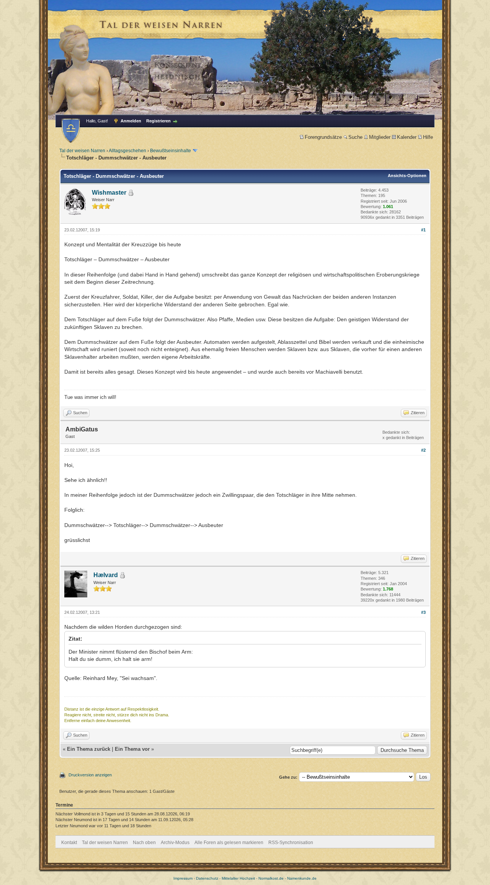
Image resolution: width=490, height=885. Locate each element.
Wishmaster (109, 192)
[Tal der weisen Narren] (70, 130)
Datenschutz (207, 878)
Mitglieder (379, 137)
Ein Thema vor (132, 749)
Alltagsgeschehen (127, 150)
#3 (423, 612)
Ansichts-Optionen (407, 175)
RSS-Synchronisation (290, 842)
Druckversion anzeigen (90, 775)
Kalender (406, 137)
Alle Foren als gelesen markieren (228, 842)
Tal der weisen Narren (82, 150)
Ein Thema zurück (88, 749)
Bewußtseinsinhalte (170, 150)
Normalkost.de (271, 878)
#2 (423, 450)
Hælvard (105, 575)
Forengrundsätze (323, 137)
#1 (423, 230)
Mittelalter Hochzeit (238, 878)
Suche (355, 137)
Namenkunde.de (302, 878)
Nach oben (144, 842)
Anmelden (131, 121)
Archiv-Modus (175, 842)
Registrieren (158, 121)
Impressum (183, 878)
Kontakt (69, 842)
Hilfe (428, 137)
